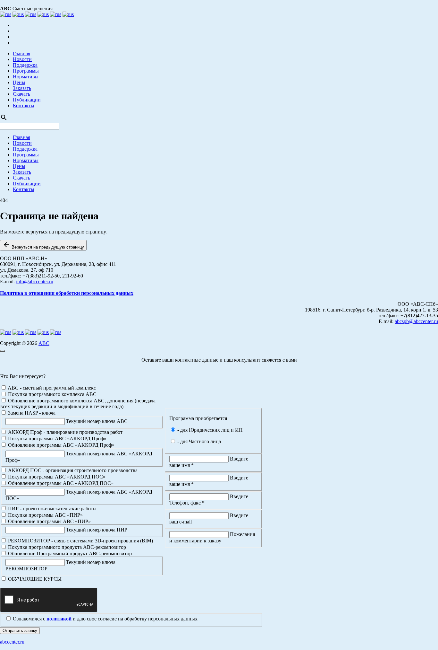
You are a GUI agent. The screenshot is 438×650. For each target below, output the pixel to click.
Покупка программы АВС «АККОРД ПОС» (56, 476)
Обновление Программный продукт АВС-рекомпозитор (69, 553)
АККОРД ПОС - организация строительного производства (72, 470)
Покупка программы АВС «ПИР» (45, 515)
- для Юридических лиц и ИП (209, 430)
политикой (59, 618)
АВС (43, 343)
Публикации (27, 99)
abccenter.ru (12, 642)
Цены (19, 82)
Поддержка (25, 65)
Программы (26, 71)
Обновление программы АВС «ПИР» (49, 521)
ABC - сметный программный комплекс (51, 388)
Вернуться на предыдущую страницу (43, 245)
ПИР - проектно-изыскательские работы (52, 508)
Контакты (23, 105)
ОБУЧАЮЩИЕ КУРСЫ (34, 579)
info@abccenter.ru (34, 281)
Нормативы (25, 76)
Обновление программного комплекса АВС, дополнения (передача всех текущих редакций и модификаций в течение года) (78, 403)
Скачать (21, 94)
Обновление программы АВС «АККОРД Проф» (60, 445)
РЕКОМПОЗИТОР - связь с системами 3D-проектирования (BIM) (80, 540)
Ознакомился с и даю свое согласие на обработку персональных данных (105, 618)
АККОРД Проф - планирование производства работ (64, 432)
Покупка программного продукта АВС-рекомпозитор (66, 547)
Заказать (22, 88)
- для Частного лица (198, 441)
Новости (22, 59)
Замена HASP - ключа (31, 413)
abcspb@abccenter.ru (416, 321)
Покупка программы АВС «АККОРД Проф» (56, 438)
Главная (21, 53)
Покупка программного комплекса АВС (52, 394)
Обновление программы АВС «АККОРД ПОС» (60, 483)
